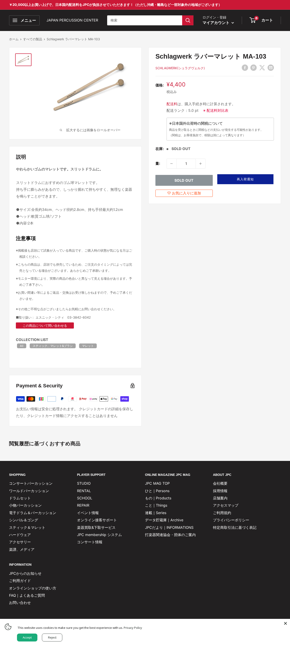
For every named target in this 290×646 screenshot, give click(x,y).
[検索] (187, 20)
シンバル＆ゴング (23, 520)
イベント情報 (88, 512)
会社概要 (220, 483)
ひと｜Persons (157, 491)
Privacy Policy (133, 628)
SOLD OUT (183, 180)
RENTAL (84, 491)
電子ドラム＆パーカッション (32, 512)
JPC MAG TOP (157, 483)
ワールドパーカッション (29, 491)
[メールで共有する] (271, 67)
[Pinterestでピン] (253, 67)
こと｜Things (156, 505)
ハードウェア (20, 534)
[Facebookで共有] (245, 67)
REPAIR (83, 505)
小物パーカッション (25, 505)
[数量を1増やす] (200, 163)
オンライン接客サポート (97, 520)
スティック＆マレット (27, 527)
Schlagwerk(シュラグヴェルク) (180, 68)
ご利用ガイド (20, 580)
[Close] (285, 623)
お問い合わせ (20, 602)
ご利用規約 (222, 512)
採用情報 (220, 491)
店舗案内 (220, 498)
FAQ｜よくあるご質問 (27, 595)
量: (157, 163)
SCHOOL (84, 498)
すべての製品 (32, 39)
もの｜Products (158, 498)
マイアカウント (216, 22)
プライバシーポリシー (231, 520)
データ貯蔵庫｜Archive (164, 520)
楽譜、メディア (21, 549)
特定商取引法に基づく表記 (234, 527)
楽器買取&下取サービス (96, 527)
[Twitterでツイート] (262, 67)
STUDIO (84, 483)
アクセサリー (20, 542)
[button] (245, 179)
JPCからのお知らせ (25, 573)
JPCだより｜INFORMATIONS (169, 527)
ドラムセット (20, 498)
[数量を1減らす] (171, 163)
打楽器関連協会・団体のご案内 (170, 534)
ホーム (14, 39)
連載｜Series (155, 512)
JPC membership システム (99, 534)
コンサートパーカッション (31, 483)
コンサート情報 (89, 542)
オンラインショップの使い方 (32, 588)
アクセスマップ (225, 505)
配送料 (172, 104)
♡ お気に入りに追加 (184, 193)
